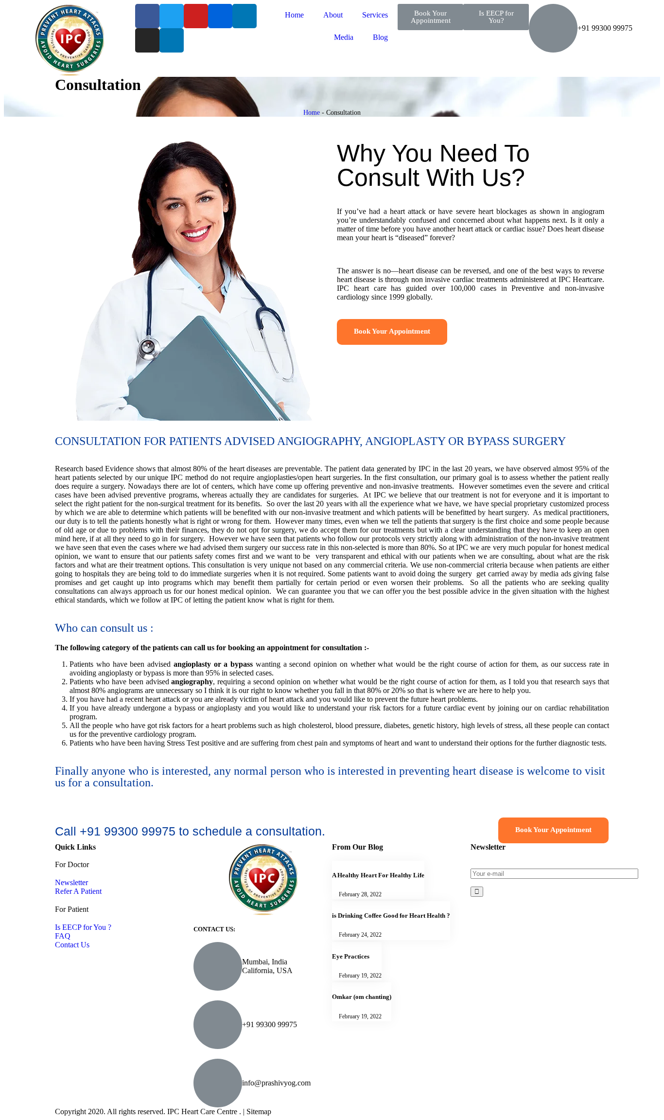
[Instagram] (147, 40)
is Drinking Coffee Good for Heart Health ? (391, 915)
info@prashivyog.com (276, 1083)
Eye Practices (350, 956)
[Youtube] (196, 16)
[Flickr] (220, 16)
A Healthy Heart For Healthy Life (378, 875)
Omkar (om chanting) (361, 996)
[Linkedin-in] (244, 16)
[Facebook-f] (147, 16)
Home (294, 15)
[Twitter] (171, 16)
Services (375, 15)
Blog (380, 37)
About (333, 15)
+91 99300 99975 (269, 1024)
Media (343, 37)
